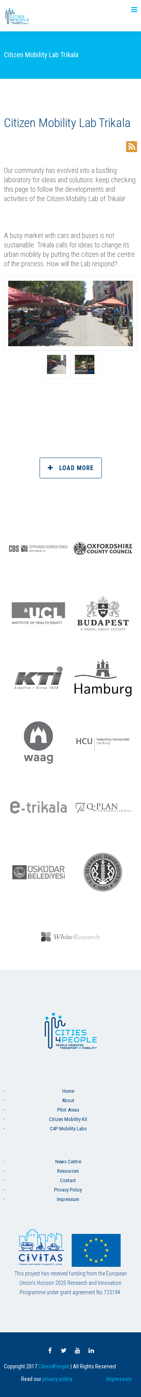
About (68, 1100)
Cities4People (53, 1366)
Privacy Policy (68, 1190)
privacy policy (57, 1379)
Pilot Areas (68, 1110)
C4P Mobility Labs (68, 1129)
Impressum (68, 1199)
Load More (76, 468)
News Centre (68, 1161)
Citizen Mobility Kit (68, 1119)
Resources (68, 1171)
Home (68, 1091)
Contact (68, 1180)
